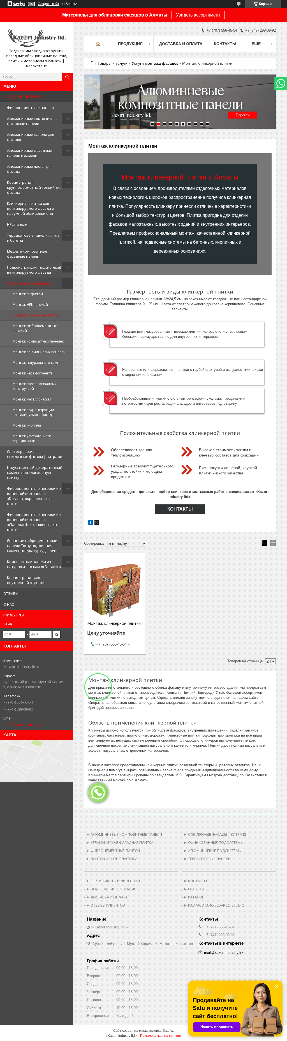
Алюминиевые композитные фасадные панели (33, 121)
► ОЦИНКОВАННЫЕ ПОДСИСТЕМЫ (213, 842)
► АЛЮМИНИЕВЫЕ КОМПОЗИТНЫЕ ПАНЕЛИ (124, 834)
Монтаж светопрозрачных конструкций (34, 386)
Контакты (225, 43)
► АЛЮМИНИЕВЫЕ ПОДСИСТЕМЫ (213, 850)
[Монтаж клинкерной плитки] (114, 590)
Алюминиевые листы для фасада (29, 169)
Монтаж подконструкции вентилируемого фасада (33, 412)
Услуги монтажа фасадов (29, 283)
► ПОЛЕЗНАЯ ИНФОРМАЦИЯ (111, 888)
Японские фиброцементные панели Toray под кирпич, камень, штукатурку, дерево (33, 545)
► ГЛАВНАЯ (194, 888)
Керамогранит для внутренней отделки (26, 580)
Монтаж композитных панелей (38, 341)
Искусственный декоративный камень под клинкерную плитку (34, 472)
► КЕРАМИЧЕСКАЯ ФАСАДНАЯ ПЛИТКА (119, 842)
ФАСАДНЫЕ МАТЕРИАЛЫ (24, 96)
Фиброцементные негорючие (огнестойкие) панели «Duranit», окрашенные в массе (34, 496)
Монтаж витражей (28, 294)
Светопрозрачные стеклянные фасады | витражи (34, 454)
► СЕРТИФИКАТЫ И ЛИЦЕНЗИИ (113, 880)
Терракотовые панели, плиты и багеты (34, 238)
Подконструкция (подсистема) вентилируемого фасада (34, 270)
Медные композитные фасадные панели (27, 254)
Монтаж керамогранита (33, 373)
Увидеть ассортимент (198, 15)
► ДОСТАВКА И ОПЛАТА (107, 897)
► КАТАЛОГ (194, 897)
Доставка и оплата (180, 43)
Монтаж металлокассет (32, 399)
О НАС (8, 604)
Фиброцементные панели (30, 107)
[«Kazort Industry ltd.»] (36, 37)
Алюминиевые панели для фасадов (30, 137)
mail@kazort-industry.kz (24, 724)
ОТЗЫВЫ (10, 593)
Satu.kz (168, 1031)
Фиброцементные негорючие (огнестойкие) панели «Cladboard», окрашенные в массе (34, 522)
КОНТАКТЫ (180, 509)
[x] (96, 523)
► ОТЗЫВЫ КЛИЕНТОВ (105, 905)
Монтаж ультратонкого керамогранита (32, 438)
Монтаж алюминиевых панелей (39, 352)
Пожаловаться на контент (161, 1036)
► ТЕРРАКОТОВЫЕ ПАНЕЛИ (207, 858)
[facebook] (90, 523)
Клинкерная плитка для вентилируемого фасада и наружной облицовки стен (30, 208)
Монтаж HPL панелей (30, 304)
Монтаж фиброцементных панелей (35, 328)
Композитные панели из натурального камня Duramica (34, 564)
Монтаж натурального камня (37, 362)
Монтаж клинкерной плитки (36, 315)
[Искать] (67, 77)
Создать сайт (48, 4)
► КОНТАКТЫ (195, 880)
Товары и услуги (113, 63)
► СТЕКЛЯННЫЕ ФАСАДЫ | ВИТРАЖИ (215, 834)
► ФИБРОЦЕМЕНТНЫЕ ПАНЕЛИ (113, 850)
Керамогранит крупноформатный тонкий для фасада (34, 187)
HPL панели (17, 224)
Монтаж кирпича (27, 425)
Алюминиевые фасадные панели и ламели (29, 153)
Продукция (130, 43)
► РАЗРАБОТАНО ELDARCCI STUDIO (214, 905)
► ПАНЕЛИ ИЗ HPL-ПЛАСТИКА (111, 858)
